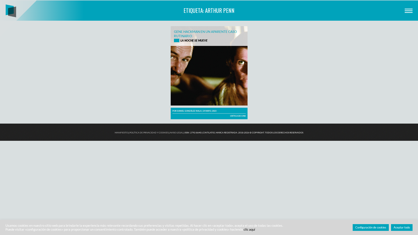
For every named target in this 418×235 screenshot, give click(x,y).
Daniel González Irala (189, 111)
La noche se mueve (193, 40)
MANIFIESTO (121, 132)
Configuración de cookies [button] (370, 227)
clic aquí (249, 229)
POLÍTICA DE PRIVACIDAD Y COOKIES (149, 132)
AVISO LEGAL (176, 132)
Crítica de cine (238, 116)
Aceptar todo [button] (402, 227)
